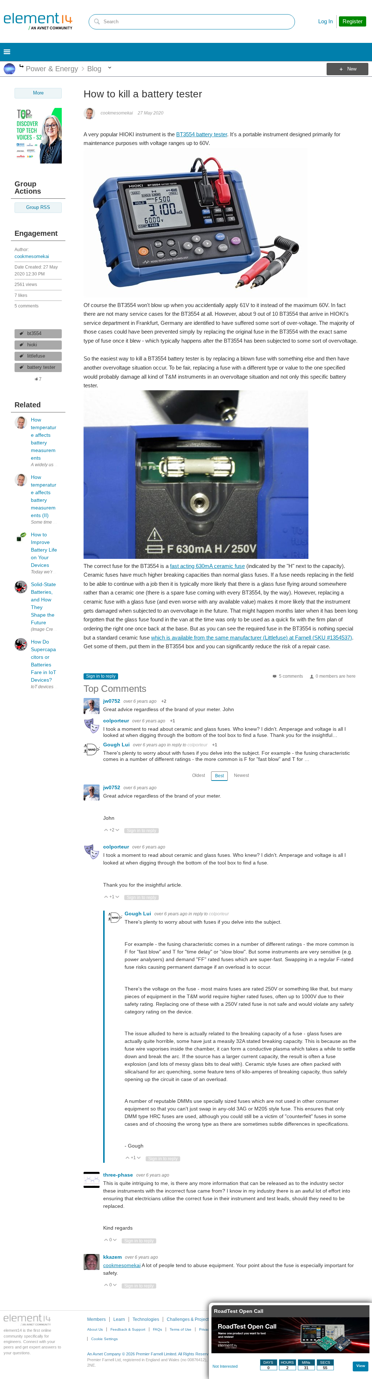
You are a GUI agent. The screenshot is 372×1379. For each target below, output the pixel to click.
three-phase (118, 1175)
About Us (95, 1329)
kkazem (113, 1257)
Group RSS (38, 207)
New (351, 69)
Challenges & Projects (189, 1319)
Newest (241, 775)
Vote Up (106, 830)
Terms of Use (180, 1329)
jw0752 (112, 701)
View (360, 1366)
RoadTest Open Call (238, 1311)
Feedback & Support (127, 1329)
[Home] (38, 21)
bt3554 (34, 333)
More (21, 67)
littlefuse (36, 356)
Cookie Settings (104, 1339)
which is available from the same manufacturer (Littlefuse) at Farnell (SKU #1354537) (251, 637)
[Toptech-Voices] (38, 162)
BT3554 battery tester (201, 134)
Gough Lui (117, 744)
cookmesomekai (32, 256)
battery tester (41, 367)
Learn (119, 1319)
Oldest (198, 775)
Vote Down (117, 830)
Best (219, 775)
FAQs (157, 1329)
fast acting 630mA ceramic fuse (207, 566)
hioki (32, 344)
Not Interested (225, 1366)
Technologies (146, 1319)
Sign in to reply (101, 676)
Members (96, 1319)
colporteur (116, 720)
